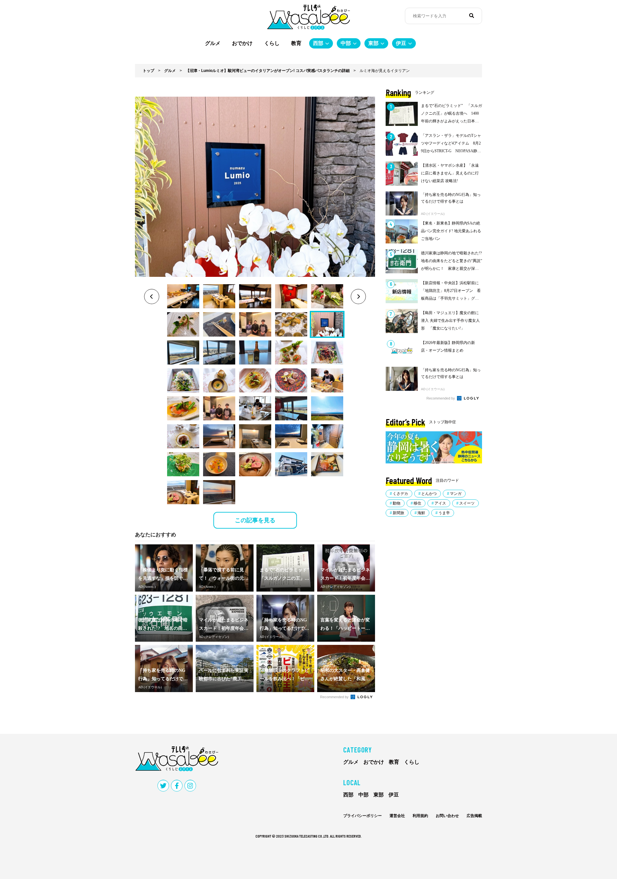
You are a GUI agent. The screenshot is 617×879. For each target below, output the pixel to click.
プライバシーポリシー (362, 815)
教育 (296, 43)
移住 (417, 503)
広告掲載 (474, 815)
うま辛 (444, 513)
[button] (183, 296)
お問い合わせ (447, 815)
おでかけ (242, 43)
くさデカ (400, 493)
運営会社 (397, 815)
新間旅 (398, 513)
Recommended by (335, 697)
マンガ (455, 493)
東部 (373, 43)
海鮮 (421, 513)
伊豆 (401, 43)
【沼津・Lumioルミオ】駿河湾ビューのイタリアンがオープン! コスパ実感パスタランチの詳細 (268, 70)
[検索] (471, 15)
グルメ (212, 43)
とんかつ (429, 493)
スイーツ (467, 503)
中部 (346, 43)
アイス (440, 503)
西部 (318, 43)
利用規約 (420, 815)
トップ (148, 70)
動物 (396, 503)
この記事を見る (255, 520)
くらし (272, 43)
